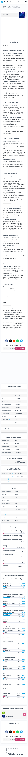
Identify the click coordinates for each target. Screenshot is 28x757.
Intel (9, 6)
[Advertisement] (14, 28)
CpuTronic (7, 2)
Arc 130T (5, 587)
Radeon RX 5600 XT (7, 614)
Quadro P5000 (6, 693)
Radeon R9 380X (7, 650)
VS (24, 714)
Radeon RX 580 (6, 697)
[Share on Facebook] (6, 340)
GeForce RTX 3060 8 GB (8, 596)
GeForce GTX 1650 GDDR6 (9, 603)
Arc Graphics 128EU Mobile (9, 628)
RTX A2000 (5, 601)
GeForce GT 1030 (7, 684)
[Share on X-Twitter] (10, 340)
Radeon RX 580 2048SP (8, 659)
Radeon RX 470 (6, 619)
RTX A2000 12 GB (7, 585)
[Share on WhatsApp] (17, 340)
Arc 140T (5, 661)
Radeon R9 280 (6, 652)
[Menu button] (26, 2)
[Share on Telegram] (21, 340)
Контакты (11, 751)
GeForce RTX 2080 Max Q (8, 643)
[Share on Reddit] (14, 340)
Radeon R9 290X (7, 700)
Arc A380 (5, 590)
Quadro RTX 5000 (7, 675)
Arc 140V (5, 666)
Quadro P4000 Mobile (8, 630)
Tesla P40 (5, 677)
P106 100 (5, 679)
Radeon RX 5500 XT (7, 617)
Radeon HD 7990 (7, 634)
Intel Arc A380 (9, 716)
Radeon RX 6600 (7, 583)
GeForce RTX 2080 (7, 581)
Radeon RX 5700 (7, 599)
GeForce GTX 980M (7, 668)
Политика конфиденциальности (15, 753)
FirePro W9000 (6, 637)
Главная (4, 6)
